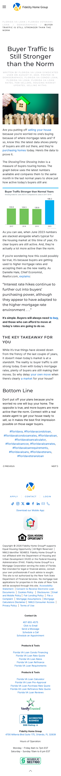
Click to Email (30, 625)
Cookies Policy (26, 592)
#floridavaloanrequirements (30, 447)
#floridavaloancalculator (30, 439)
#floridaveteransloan (30, 456)
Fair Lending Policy (34, 595)
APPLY (14, 496)
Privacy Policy (10, 605)
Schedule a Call (31, 632)
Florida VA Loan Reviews (31, 692)
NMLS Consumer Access (41, 602)
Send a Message (30, 628)
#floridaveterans (40, 452)
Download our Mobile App (30, 510)
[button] (4, 7)
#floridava (16, 431)
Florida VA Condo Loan (41, 77)
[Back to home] (30, 7)
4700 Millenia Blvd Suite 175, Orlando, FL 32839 (30, 734)
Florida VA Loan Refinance (30, 662)
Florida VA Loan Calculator (30, 679)
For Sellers (23, 83)
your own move (41, 374)
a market (26, 378)
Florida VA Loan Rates (30, 659)
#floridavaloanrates (42, 443)
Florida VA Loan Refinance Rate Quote (30, 689)
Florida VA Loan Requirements (30, 665)
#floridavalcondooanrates (20, 435)
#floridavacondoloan (37, 431)
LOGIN (47, 496)
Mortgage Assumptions (28, 598)
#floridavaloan (47, 435)
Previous (10, 466)
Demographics (13, 77)
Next (54, 466)
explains (24, 276)
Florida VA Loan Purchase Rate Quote (30, 685)
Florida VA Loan (18, 80)
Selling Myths (37, 85)
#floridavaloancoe (17, 443)
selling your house (39, 129)
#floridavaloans (19, 452)
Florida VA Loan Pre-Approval (30, 682)
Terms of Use (27, 605)
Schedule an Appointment (30, 635)
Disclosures (43, 592)
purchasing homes (14, 150)
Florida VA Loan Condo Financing (30, 652)
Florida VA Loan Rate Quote (30, 655)
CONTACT (30, 496)
